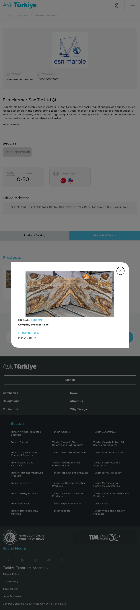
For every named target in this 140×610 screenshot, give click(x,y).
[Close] (120, 271)
